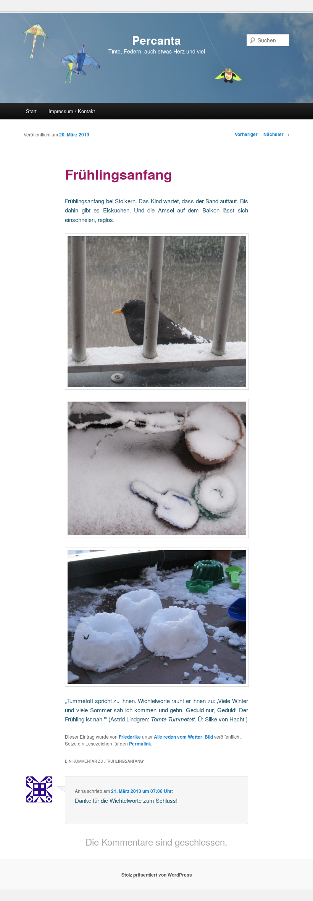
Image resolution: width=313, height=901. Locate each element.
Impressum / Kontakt (71, 111)
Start (31, 111)
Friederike (130, 736)
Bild (209, 736)
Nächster (276, 134)
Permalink (140, 743)
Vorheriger (243, 134)
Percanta (156, 40)
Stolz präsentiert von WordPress (156, 874)
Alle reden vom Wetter (178, 736)
